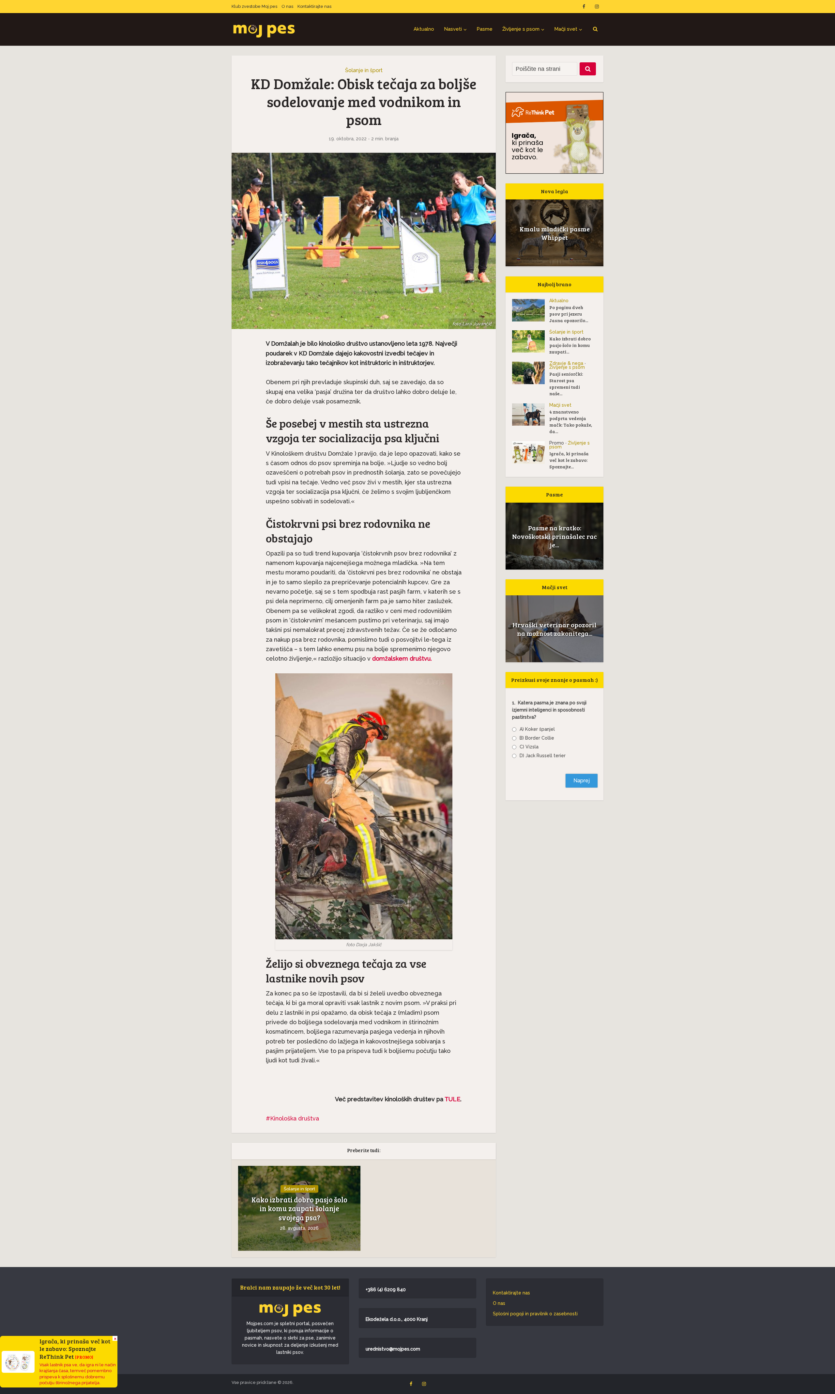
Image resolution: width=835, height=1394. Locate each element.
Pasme (485, 29)
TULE (452, 1099)
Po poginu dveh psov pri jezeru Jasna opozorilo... (568, 313)
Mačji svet (565, 29)
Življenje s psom (520, 29)
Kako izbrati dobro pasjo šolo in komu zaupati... (570, 345)
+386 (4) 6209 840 (386, 1289)
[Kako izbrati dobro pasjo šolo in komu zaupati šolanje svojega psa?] (530, 341)
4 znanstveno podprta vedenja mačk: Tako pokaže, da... (570, 421)
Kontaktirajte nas (314, 6)
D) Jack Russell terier (543, 755)
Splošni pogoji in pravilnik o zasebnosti (535, 1313)
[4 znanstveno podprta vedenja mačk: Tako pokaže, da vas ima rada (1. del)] (530, 414)
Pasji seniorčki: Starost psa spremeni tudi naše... (566, 384)
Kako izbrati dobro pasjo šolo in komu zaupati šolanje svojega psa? (299, 1208)
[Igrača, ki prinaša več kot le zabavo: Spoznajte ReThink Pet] (530, 452)
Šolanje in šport (364, 70)
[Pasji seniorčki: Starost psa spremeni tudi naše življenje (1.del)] (530, 373)
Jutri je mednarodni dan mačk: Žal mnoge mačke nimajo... (554, 629)
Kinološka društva (294, 1118)
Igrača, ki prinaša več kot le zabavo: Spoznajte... (569, 460)
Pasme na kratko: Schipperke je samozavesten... (554, 536)
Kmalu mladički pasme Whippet (555, 233)
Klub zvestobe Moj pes (254, 6)
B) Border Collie (537, 738)
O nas (287, 6)
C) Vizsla (529, 746)
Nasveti (453, 29)
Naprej (581, 780)
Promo (556, 443)
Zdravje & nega (566, 363)
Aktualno (424, 29)
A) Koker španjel (537, 729)
